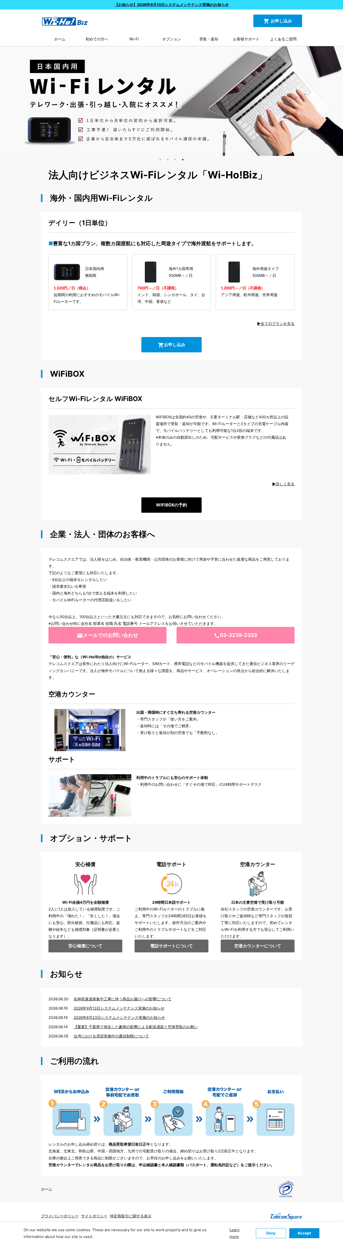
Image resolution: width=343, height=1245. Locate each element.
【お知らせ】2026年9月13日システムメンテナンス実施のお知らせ (172, 4)
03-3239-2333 (235, 635)
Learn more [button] (235, 1233)
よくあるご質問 (283, 39)
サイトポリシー (94, 1216)
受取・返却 (208, 39)
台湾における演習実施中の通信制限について (111, 1036)
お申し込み (277, 21)
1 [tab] (160, 159)
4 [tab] (182, 159)
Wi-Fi (134, 39)
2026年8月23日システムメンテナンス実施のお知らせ (119, 1017)
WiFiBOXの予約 (171, 504)
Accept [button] (304, 1233)
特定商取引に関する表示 (130, 1216)
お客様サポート (246, 39)
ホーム (59, 39)
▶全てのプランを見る (276, 323)
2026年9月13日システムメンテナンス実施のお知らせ (119, 1008)
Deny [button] (271, 1233)
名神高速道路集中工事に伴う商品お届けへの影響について (123, 999)
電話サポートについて (171, 945)
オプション (171, 39)
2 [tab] (167, 159)
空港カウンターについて (257, 945)
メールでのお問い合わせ (107, 635)
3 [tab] (175, 159)
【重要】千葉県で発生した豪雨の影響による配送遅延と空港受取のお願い (136, 1026)
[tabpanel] (171, 101)
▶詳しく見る (283, 484)
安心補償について (85, 945)
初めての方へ (97, 39)
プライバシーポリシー (60, 1216)
